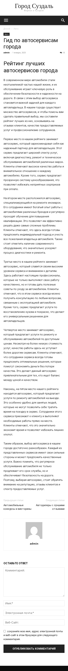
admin (6, 52)
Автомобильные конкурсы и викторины (17, 507)
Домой (6, 28)
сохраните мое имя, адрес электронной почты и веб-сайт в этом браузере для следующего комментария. (33, 635)
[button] (6, 20)
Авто (16, 28)
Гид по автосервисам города (30, 43)
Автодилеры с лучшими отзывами (50, 507)
